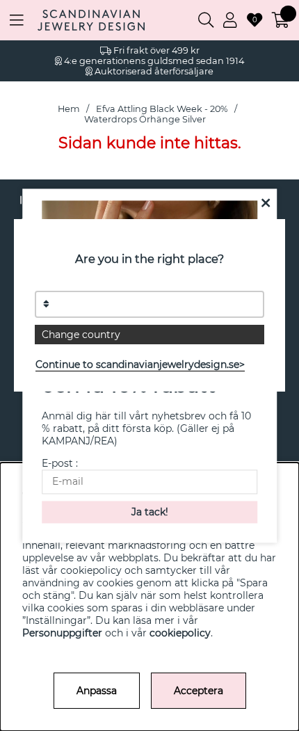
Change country (81, 334)
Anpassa (96, 690)
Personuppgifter (62, 633)
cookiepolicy (180, 633)
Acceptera (198, 690)
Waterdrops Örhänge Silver (145, 119)
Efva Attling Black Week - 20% (162, 109)
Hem (69, 109)
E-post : (60, 463)
